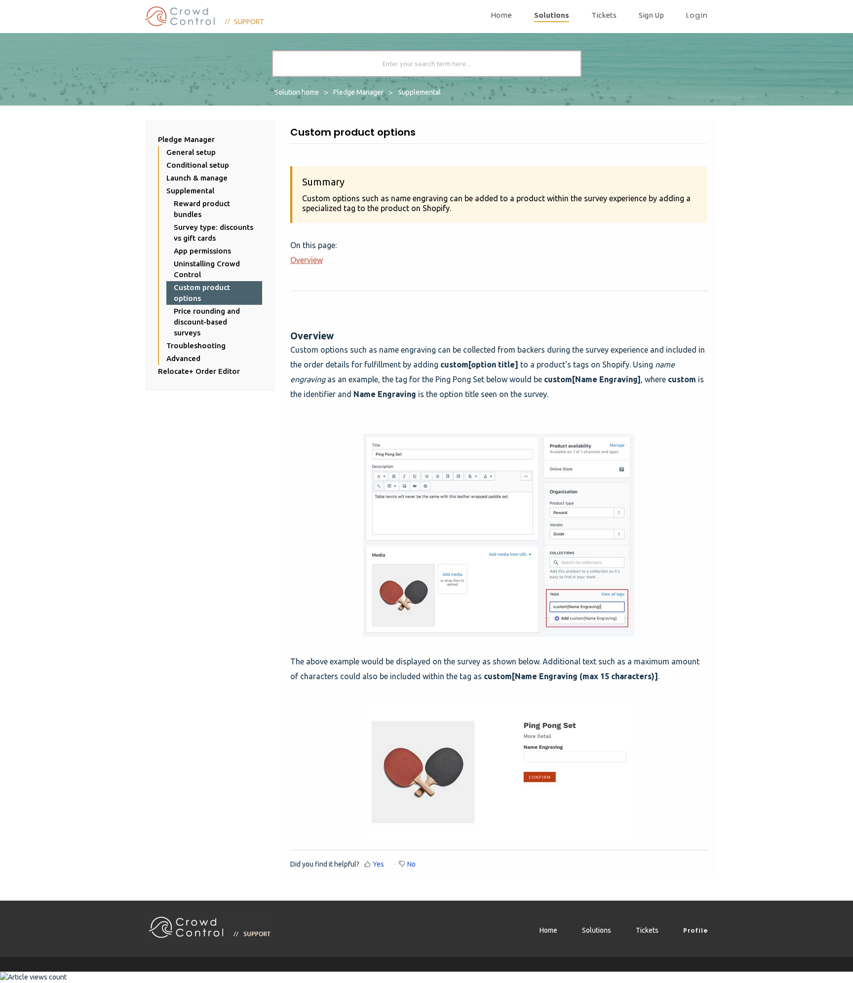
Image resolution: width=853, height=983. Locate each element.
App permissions (202, 251)
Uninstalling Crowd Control (207, 269)
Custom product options (202, 292)
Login (697, 15)
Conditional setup (197, 165)
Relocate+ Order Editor (199, 371)
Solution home (297, 92)
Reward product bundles (202, 208)
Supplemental (419, 92)
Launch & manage (197, 178)
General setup (191, 152)
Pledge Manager (358, 92)
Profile (695, 930)
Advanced (183, 358)
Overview (306, 259)
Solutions (551, 15)
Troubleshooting (196, 345)
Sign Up (651, 15)
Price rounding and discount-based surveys (207, 322)
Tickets (604, 15)
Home (501, 15)
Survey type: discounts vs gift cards (213, 232)
